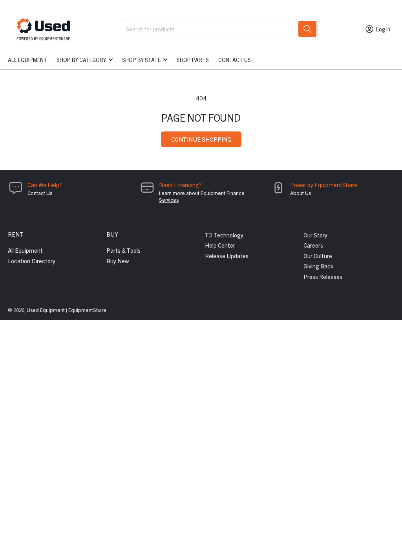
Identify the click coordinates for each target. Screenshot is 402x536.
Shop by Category (81, 59)
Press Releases (322, 276)
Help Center (220, 245)
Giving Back (318, 266)
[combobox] (219, 29)
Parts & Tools (123, 250)
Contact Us (234, 59)
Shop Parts (193, 59)
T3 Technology (224, 235)
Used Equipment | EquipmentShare (66, 309)
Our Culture (317, 255)
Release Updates (227, 255)
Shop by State (141, 59)
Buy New (117, 260)
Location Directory (31, 260)
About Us (300, 193)
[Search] (307, 28)
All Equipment (27, 59)
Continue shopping (201, 139)
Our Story (315, 235)
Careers (313, 245)
